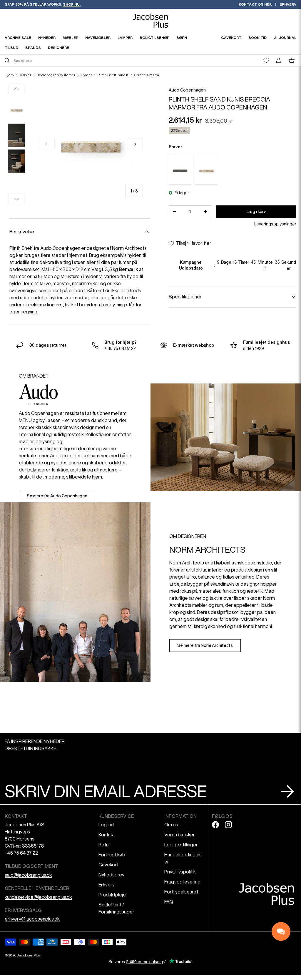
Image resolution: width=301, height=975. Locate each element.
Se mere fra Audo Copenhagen (57, 496)
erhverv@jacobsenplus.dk (32, 918)
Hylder (86, 75)
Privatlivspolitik (180, 871)
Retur (104, 844)
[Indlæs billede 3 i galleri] (16, 161)
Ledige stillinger (181, 844)
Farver (175, 147)
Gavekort (108, 864)
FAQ (168, 901)
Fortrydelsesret (181, 891)
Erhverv (106, 884)
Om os (171, 824)
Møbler (25, 75)
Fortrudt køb (111, 854)
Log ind (106, 824)
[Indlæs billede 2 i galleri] (16, 135)
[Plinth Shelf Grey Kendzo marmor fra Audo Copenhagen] (180, 170)
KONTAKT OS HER (255, 4)
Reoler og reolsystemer (56, 75)
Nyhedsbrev (111, 874)
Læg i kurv (256, 212)
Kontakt (106, 834)
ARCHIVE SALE (18, 37)
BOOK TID (257, 37)
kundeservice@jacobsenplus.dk (38, 897)
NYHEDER (47, 37)
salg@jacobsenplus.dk (28, 875)
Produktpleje (112, 894)
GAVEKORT (231, 37)
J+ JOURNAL (285, 37)
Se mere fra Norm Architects (205, 645)
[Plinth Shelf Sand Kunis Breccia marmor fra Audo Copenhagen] (206, 170)
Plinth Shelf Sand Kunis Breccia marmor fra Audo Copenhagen (133, 75)
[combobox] (77, 60)
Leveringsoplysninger (275, 224)
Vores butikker (179, 834)
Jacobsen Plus (29, 955)
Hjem (9, 75)
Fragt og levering (182, 881)
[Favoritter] (266, 60)
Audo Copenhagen (187, 90)
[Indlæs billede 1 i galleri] (16, 109)
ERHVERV (288, 4)
